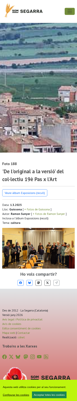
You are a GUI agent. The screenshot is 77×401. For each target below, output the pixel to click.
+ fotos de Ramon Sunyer (49, 214)
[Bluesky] (30, 283)
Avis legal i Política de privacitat (22, 319)
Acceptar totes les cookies (49, 394)
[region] (38, 390)
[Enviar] (56, 283)
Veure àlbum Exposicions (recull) (25, 193)
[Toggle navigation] (70, 11)
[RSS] (46, 357)
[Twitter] (47, 283)
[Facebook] (21, 283)
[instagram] (32, 357)
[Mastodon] (38, 283)
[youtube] (39, 357)
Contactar (23, 333)
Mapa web (8, 333)
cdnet (21, 337)
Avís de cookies (11, 324)
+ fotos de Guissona (37, 209)
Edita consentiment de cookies (21, 328)
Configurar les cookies (16, 394)
